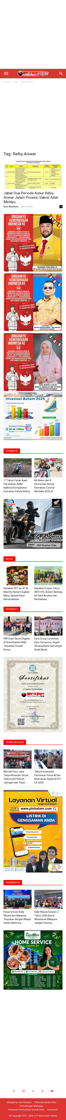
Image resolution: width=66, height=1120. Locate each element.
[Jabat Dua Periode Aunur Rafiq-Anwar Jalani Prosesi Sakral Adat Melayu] (33, 174)
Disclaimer (52, 1109)
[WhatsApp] (42, 1091)
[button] (6, 73)
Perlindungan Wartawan (31, 1105)
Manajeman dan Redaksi (19, 1102)
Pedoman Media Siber (45, 1102)
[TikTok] (33, 1091)
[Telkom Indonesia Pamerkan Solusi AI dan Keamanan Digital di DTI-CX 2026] (48, 759)
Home (7, 81)
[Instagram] (23, 1091)
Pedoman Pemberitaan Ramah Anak (26, 1109)
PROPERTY (12, 609)
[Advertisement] (33, 34)
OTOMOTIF (12, 451)
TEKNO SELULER (15, 742)
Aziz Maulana (11, 206)
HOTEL (9, 559)
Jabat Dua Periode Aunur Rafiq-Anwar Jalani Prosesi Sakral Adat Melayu (31, 197)
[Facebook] (14, 1091)
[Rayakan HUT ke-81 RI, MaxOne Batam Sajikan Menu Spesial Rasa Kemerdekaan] (18, 575)
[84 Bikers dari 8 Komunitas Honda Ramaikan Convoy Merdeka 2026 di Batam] (48, 467)
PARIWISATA (13, 882)
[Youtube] (52, 1091)
